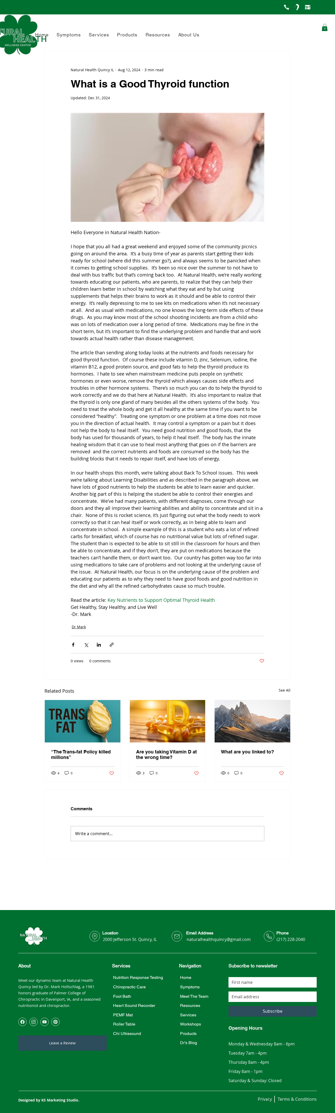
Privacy (265, 1099)
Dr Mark (79, 626)
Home (185, 977)
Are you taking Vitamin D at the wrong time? (166, 754)
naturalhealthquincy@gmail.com (219, 939)
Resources (190, 1005)
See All (285, 690)
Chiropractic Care (129, 986)
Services (188, 1014)
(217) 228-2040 (291, 939)
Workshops (190, 1024)
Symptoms (190, 986)
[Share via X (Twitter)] (85, 644)
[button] (188, 34)
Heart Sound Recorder (134, 1005)
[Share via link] (111, 644)
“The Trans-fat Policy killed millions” (81, 754)
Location (110, 932)
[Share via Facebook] (73, 644)
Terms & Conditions (297, 1099)
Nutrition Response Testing (138, 977)
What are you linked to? (247, 751)
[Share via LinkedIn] (98, 644)
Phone (282, 932)
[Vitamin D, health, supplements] (167, 721)
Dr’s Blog (188, 1042)
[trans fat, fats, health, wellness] (82, 721)
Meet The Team (194, 996)
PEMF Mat (123, 1014)
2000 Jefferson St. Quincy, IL (130, 939)
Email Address (199, 932)
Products (188, 1033)
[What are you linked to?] (252, 721)
